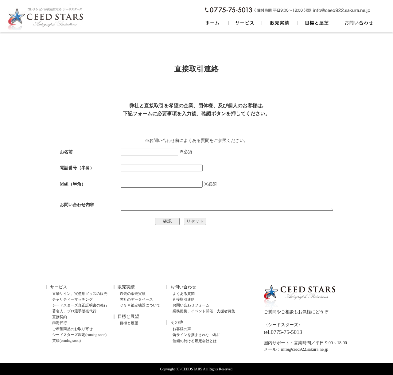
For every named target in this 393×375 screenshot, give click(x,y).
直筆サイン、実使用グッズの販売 (79, 293)
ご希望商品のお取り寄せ (72, 329)
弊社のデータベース (136, 299)
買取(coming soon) (66, 340)
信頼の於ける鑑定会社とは (195, 341)
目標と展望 (129, 323)
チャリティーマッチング (72, 299)
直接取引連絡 (184, 299)
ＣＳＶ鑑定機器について (140, 305)
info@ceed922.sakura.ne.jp (304, 349)
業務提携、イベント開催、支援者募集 (204, 311)
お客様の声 (182, 329)
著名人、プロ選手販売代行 (74, 311)
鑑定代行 (59, 323)
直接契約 (59, 317)
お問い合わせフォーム (191, 305)
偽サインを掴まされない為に (196, 335)
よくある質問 (196, 140)
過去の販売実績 (133, 293)
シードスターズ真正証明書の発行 (79, 305)
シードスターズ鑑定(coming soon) (79, 335)
